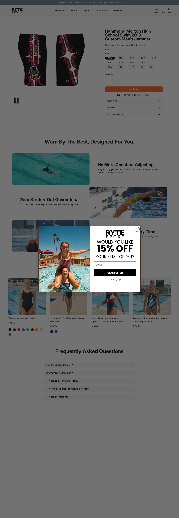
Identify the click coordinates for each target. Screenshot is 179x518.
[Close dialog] (137, 229)
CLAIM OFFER (115, 272)
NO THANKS (115, 280)
